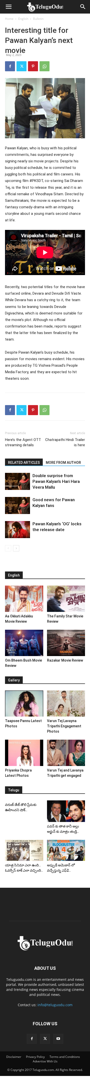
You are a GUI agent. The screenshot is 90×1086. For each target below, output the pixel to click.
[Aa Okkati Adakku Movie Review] (24, 599)
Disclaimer (13, 1057)
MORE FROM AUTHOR (63, 463)
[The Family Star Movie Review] (66, 599)
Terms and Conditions (65, 1057)
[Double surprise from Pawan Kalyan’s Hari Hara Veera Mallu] (17, 481)
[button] (8, 7)
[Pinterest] (33, 66)
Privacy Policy (35, 1057)
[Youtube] (58, 1039)
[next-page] (16, 548)
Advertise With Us (45, 1061)
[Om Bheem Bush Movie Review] (24, 643)
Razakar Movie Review (65, 660)
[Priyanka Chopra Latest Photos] (24, 753)
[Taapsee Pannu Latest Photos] (24, 703)
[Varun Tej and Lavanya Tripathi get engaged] (66, 753)
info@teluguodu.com (55, 1004)
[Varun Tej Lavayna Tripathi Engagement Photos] (66, 703)
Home (9, 19)
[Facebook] (10, 66)
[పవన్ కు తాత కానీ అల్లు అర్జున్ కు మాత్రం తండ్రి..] (66, 811)
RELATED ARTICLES (24, 463)
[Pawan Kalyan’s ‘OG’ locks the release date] (17, 529)
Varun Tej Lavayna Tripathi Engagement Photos (64, 726)
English (23, 19)
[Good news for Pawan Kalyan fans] (17, 505)
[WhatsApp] (45, 66)
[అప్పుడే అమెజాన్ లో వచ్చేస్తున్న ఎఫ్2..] (66, 850)
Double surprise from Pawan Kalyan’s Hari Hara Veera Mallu (56, 481)
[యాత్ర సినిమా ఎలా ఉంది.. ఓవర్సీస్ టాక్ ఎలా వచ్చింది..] (24, 850)
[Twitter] (21, 66)
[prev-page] (8, 548)
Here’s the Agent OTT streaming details (23, 442)
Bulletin (38, 19)
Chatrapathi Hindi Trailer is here (65, 442)
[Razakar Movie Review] (66, 643)
